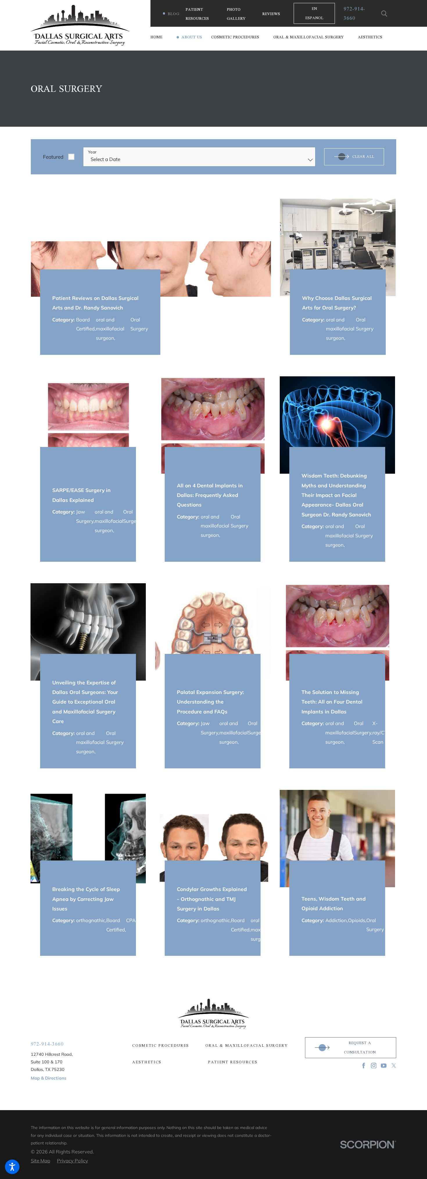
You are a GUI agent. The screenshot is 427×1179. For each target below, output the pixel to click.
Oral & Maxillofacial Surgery (246, 1045)
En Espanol (314, 13)
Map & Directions (48, 1078)
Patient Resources (233, 1062)
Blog (173, 13)
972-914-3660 (354, 13)
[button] (12, 1167)
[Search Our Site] (384, 13)
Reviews (271, 13)
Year (92, 152)
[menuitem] (163, 37)
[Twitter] (394, 1066)
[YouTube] (384, 1066)
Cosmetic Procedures (160, 1045)
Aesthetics (147, 1062)
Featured (53, 156)
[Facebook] (364, 1066)
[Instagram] (374, 1066)
